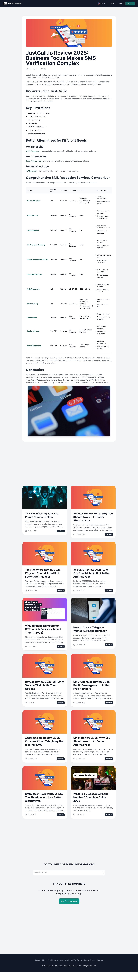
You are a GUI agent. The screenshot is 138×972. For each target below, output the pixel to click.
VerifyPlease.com (33, 151)
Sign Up (130, 3)
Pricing (111, 3)
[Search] (103, 872)
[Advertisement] (69, 463)
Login (120, 3)
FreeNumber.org (33, 230)
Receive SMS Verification (73, 960)
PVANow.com (31, 171)
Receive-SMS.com (33, 201)
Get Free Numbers (69, 901)
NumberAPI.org (32, 304)
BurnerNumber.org (34, 346)
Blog (43, 960)
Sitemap (100, 960)
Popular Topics (89, 960)
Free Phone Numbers (55, 960)
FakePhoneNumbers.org (36, 245)
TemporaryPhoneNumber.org (37, 259)
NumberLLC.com (33, 331)
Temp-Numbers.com (34, 161)
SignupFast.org (32, 215)
